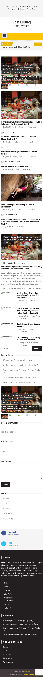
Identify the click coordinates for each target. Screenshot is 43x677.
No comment (32, 127)
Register (6, 499)
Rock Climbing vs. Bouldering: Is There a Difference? (17, 205)
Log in (5, 504)
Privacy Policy (12, 9)
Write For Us (33, 6)
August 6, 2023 (23, 316)
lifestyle (35, 571)
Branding (6, 66)
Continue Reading (35, 288)
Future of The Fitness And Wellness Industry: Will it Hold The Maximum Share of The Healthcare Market (21, 221)
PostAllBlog (21, 22)
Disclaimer (9, 600)
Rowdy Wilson (19, 82)
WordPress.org (8, 519)
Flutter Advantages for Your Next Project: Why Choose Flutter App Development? (28, 310)
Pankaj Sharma (21, 227)
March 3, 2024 (7, 142)
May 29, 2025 (9, 82)
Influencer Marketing (17, 69)
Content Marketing (17, 66)
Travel (25, 72)
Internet (28, 69)
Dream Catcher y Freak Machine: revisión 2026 (19, 383)
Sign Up (22, 9)
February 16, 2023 (8, 210)
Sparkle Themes (29, 674)
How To (36, 237)
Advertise (23, 6)
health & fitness (20, 571)
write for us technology (24, 568)
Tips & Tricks (16, 72)
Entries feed (7, 509)
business (12, 571)
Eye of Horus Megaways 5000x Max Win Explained (20, 378)
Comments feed (8, 514)
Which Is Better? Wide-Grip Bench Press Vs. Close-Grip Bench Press (19, 138)
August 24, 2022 (8, 227)
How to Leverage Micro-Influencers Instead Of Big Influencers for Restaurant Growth (21, 123)
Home (7, 6)
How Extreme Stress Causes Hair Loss (16, 166)
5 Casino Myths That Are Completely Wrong (18, 360)
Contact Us (31, 9)
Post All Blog (27, 671)
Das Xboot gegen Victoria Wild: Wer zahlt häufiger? (20, 365)
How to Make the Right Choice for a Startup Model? (19, 152)
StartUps (6, 72)
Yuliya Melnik (19, 157)
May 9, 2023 (7, 169)
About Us (14, 6)
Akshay (17, 142)
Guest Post (29, 66)
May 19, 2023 (7, 157)
